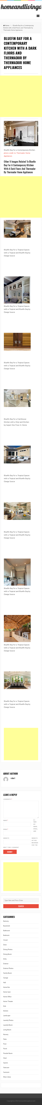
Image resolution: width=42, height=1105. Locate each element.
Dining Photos (7, 949)
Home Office (7, 997)
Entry (5, 959)
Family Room (7, 973)
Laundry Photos (8, 1020)
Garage (5, 978)
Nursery (5, 1034)
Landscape (6, 1016)
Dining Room (7, 954)
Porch (5, 1049)
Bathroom (6, 931)
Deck (5, 945)
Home (7, 25)
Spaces (5, 1063)
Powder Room (7, 1053)
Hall (4, 983)
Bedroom (6, 935)
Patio (5, 1039)
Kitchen (5, 1011)
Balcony (6, 921)
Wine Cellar (7, 1077)
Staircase (6, 1067)
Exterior (5, 964)
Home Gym (7, 992)
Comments (7, 799)
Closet (5, 940)
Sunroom (6, 1072)
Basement (6, 926)
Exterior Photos (8, 968)
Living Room (7, 1030)
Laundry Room (8, 1025)
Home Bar (6, 987)
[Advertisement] (21, 96)
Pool (4, 1044)
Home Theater (8, 1001)
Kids (4, 1006)
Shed (5, 1058)
